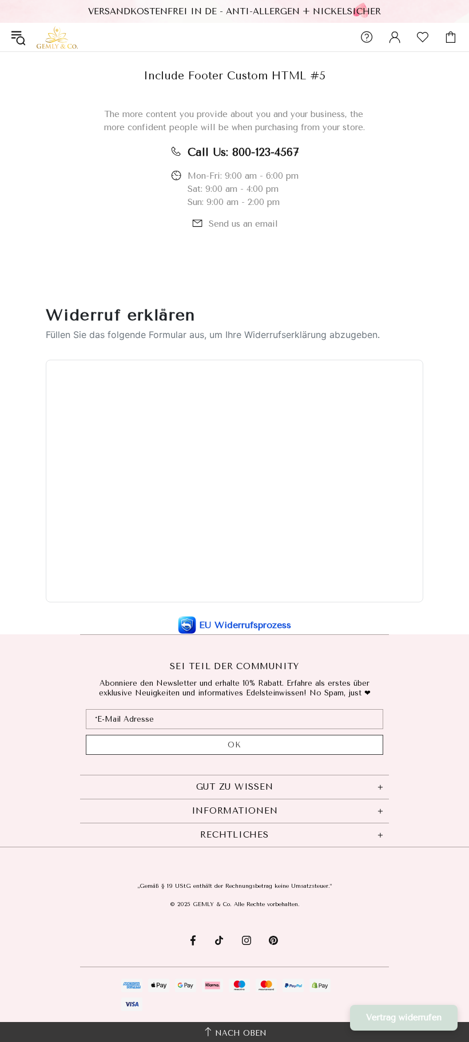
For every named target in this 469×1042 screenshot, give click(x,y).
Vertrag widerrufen (404, 1017)
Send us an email (243, 224)
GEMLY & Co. (57, 37)
